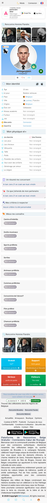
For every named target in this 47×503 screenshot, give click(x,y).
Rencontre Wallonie (23, 414)
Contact (25, 427)
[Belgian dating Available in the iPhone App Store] (15, 431)
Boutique (29, 418)
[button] (2, 3)
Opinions (38, 418)
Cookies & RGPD (10, 422)
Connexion (32, 3)
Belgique (29, 97)
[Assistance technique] (38, 499)
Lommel (29, 100)
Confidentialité (8, 424)
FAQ (31, 427)
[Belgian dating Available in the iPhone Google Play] (32, 431)
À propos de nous (35, 422)
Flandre (36, 100)
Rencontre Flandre (31, 410)
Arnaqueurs (19, 418)
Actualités (9, 418)
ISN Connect (23, 496)
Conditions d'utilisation (24, 424)
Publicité (22, 422)
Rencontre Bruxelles (16, 410)
